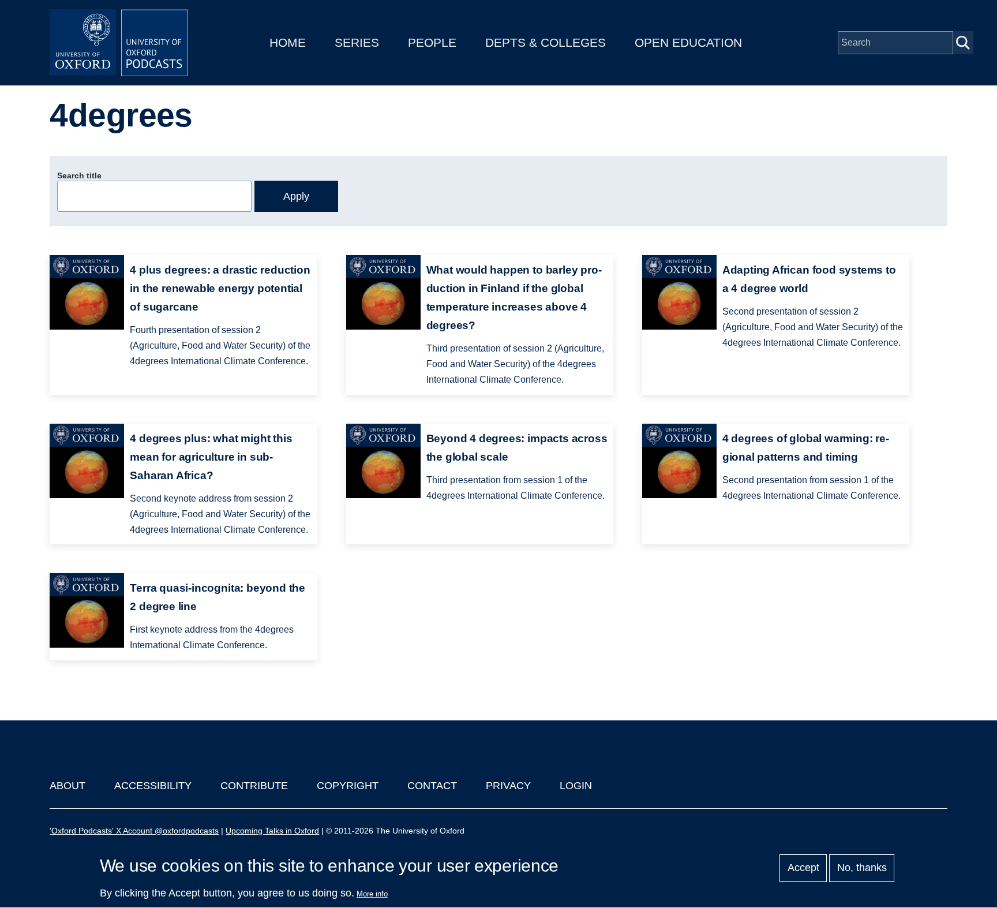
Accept (803, 868)
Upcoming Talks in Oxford (272, 830)
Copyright (347, 785)
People (432, 42)
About (67, 785)
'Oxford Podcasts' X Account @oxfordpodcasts (134, 830)
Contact (432, 785)
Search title (79, 175)
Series (357, 42)
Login (576, 785)
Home (287, 42)
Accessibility (153, 785)
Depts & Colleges (545, 42)
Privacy (508, 785)
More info (372, 894)
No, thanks (862, 868)
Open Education (688, 42)
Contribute (254, 785)
